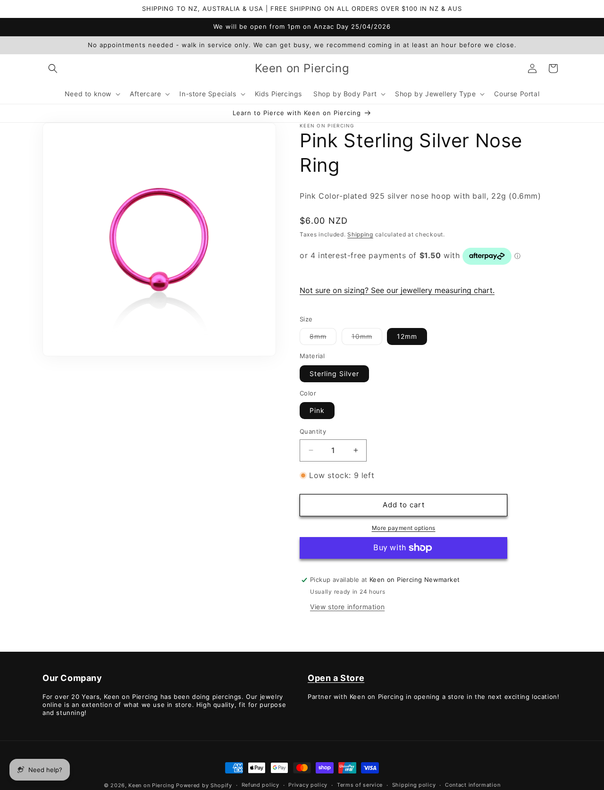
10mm (367, 338)
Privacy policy (307, 785)
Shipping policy (414, 785)
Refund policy (260, 785)
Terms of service (360, 785)
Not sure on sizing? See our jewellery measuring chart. (397, 290)
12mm (407, 336)
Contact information (472, 785)
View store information (347, 607)
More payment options (404, 527)
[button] (52, 68)
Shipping (360, 234)
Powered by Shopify (204, 785)
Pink (317, 410)
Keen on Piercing (151, 785)
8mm (323, 338)
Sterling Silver (334, 374)
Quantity (313, 431)
